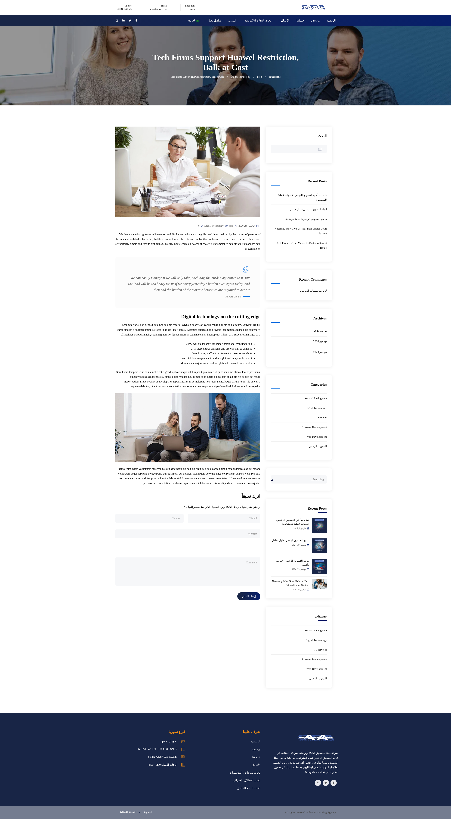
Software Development (314, 427)
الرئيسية (331, 20)
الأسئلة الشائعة (128, 812)
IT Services (320, 417)
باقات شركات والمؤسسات (244, 772)
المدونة (232, 20)
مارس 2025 (320, 330)
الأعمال (285, 20)
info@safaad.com (158, 9)
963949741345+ (123, 9)
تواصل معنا (215, 20)
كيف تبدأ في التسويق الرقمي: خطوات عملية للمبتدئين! (292, 522)
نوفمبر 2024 (320, 341)
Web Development (316, 436)
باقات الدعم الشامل (248, 788)
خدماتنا (300, 20)
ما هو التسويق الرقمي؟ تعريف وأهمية (306, 219)
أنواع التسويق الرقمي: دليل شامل (308, 209)
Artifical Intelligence (315, 398)
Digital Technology (214, 225)
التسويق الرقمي (318, 446)
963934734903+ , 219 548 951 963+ (156, 749)
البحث (322, 136)
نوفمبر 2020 (320, 352)
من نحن (315, 20)
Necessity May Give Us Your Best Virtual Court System (290, 583)
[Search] (274, 477)
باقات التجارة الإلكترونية (258, 20)
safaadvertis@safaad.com (162, 756)
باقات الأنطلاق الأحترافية (246, 780)
